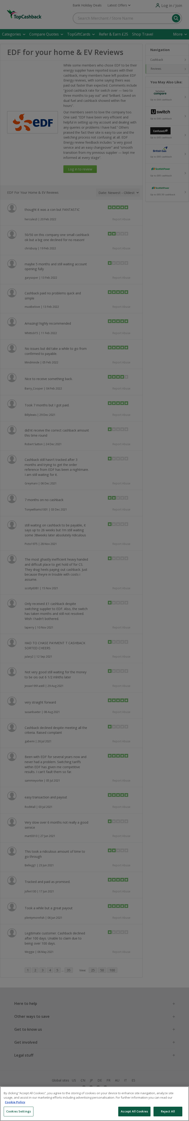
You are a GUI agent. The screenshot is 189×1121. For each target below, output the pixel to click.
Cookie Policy (15, 1102)
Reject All (168, 1111)
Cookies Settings (18, 1111)
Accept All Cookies (134, 1111)
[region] (94, 1103)
